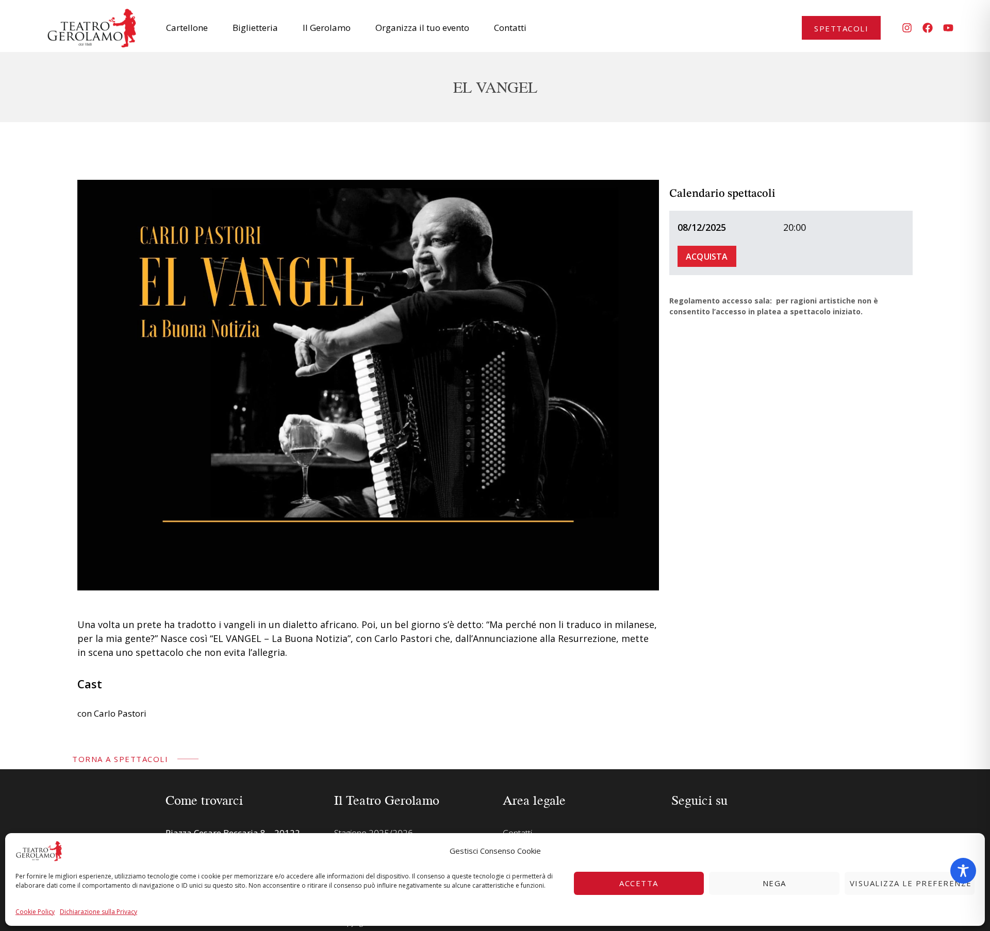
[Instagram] (907, 28)
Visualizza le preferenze (911, 883)
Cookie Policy (35, 911)
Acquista (707, 256)
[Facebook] (927, 28)
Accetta (638, 883)
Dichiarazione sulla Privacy (98, 911)
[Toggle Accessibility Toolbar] (963, 871)
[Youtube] (948, 28)
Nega (774, 883)
